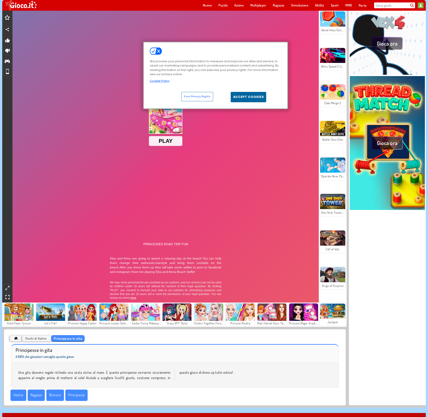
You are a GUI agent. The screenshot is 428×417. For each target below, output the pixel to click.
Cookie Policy (159, 81)
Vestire (18, 395)
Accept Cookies (248, 97)
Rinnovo (55, 395)
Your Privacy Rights (197, 96)
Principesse (76, 395)
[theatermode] (7, 288)
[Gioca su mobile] (7, 72)
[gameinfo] (7, 61)
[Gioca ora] (387, 73)
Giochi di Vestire (35, 338)
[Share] (7, 29)
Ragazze (36, 395)
